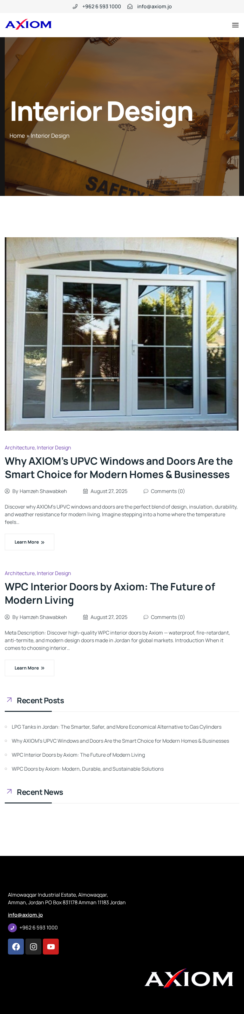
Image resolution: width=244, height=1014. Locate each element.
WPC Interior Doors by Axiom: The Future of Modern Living (110, 593)
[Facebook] (16, 947)
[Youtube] (51, 947)
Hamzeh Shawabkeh (43, 491)
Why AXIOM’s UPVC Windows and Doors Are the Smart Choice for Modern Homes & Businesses (119, 467)
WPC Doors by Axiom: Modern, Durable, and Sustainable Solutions (88, 768)
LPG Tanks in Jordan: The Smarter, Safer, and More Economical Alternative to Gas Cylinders (116, 726)
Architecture (20, 447)
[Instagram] (33, 947)
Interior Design (54, 447)
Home (17, 135)
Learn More (27, 542)
